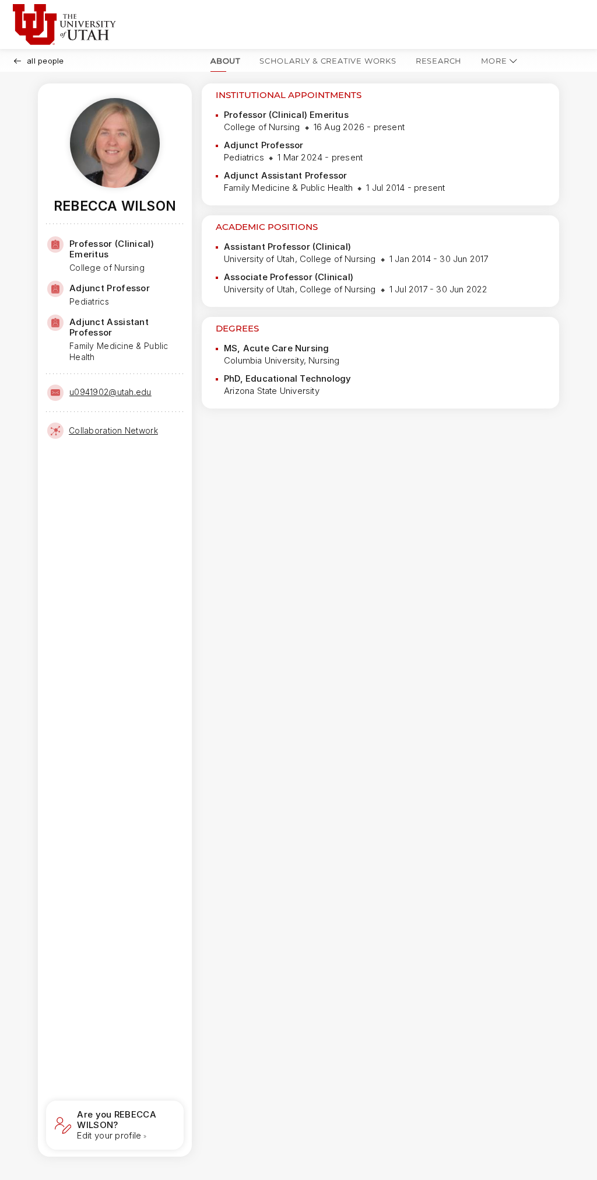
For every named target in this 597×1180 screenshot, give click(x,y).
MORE (494, 60)
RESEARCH (439, 60)
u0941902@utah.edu (110, 392)
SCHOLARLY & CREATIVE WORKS (327, 60)
